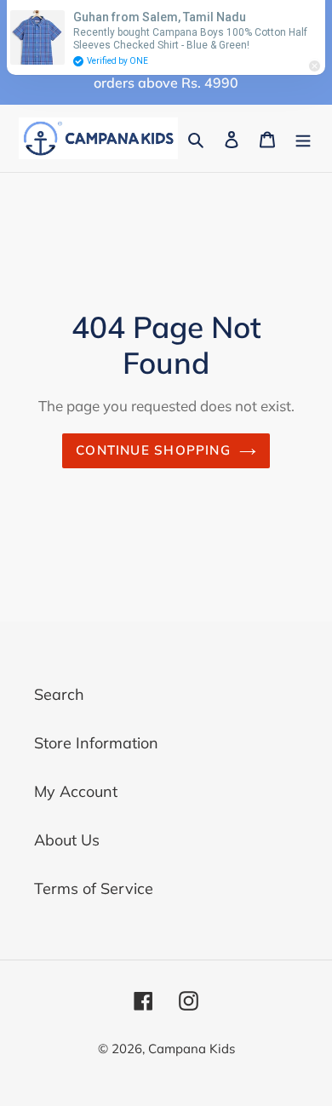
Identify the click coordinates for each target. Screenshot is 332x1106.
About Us (67, 840)
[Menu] (303, 138)
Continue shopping (153, 450)
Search (59, 694)
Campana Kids (191, 1048)
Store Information (96, 743)
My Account (75, 791)
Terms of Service (93, 888)
